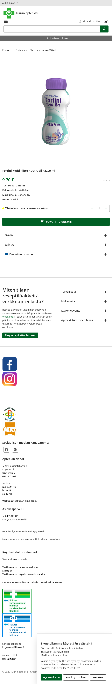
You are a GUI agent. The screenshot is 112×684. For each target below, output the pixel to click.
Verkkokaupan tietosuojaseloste (20, 567)
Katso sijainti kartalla (16, 466)
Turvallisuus (68, 291)
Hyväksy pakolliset (76, 677)
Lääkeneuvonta (70, 310)
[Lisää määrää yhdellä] (106, 208)
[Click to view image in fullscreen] (56, 111)
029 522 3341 (9, 659)
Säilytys (9, 244)
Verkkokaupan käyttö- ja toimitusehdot (23, 574)
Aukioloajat (8, 3)
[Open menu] (6, 21)
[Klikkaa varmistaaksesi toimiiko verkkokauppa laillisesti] (56, 613)
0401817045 (11, 516)
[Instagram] (15, 450)
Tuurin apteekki (27, 13)
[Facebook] (6, 450)
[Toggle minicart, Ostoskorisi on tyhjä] (105, 21)
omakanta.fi (8, 316)
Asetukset (98, 677)
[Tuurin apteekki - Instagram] (56, 379)
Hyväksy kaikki (51, 677)
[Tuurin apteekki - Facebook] (56, 364)
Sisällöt (9, 235)
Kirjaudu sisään (91, 21)
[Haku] (104, 28)
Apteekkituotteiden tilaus (77, 320)
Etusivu (6, 50)
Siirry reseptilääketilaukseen (20, 335)
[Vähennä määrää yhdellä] (92, 208)
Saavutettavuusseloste (14, 559)
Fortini (14, 199)
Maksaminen (69, 301)
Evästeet (7, 570)
